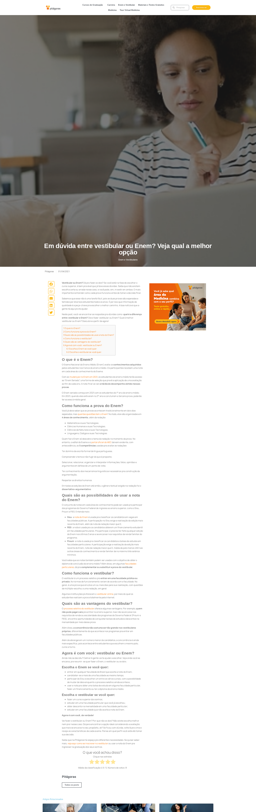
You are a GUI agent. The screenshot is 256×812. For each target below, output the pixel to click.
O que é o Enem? (71, 328)
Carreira (111, 5)
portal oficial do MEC (101, 442)
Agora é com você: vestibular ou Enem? (82, 345)
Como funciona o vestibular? (77, 338)
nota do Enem (81, 517)
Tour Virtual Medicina (130, 10)
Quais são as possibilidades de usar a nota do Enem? (88, 335)
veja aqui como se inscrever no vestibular (88, 743)
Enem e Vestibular (126, 5)
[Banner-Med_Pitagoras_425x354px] (177, 307)
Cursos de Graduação (92, 5)
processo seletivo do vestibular (79, 608)
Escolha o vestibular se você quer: (84, 352)
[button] (51, 284)
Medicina (112, 10)
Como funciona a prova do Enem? (79, 331)
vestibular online (105, 593)
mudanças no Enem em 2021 (83, 376)
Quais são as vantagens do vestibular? (82, 341)
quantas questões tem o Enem (93, 414)
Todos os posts (72, 785)
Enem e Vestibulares (128, 259)
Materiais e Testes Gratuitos (151, 5)
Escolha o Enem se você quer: (81, 348)
